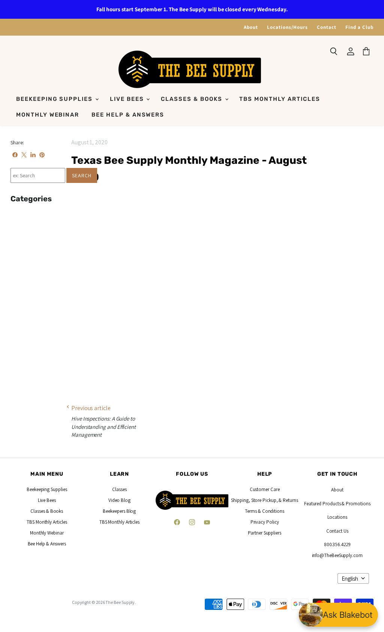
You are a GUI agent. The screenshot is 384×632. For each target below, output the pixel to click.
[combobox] (37, 175)
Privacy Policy (264, 522)
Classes (119, 489)
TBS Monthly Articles (279, 99)
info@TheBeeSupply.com (337, 555)
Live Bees (128, 99)
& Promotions (355, 503)
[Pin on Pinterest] (42, 154)
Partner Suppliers (264, 533)
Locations (337, 517)
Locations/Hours (287, 27)
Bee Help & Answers (128, 114)
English (350, 578)
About (251, 27)
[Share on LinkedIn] (33, 154)
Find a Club (359, 27)
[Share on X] (24, 154)
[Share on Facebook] (15, 154)
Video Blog (119, 500)
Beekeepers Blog (119, 511)
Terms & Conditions (264, 511)
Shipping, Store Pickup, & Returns (264, 500)
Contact (326, 27)
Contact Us (337, 531)
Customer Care (265, 489)
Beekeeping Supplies (55, 99)
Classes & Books (192, 99)
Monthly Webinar (47, 114)
